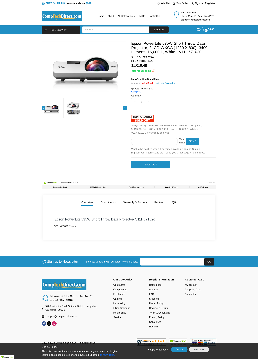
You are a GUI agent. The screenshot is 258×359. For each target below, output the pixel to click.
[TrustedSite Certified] (178, 342)
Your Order (181, 3)
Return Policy (156, 303)
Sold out (150, 164)
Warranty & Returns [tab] (135, 202)
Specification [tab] (108, 202)
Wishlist (165, 3)
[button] (61, 30)
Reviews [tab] (159, 202)
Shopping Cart (192, 289)
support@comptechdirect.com (62, 316)
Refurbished (119, 312)
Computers (119, 285)
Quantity (136, 96)
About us (154, 289)
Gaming (117, 299)
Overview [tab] (87, 202)
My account (191, 285)
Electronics (119, 294)
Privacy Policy (156, 317)
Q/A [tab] (174, 202)
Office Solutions (121, 308)
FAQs (152, 294)
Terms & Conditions (159, 312)
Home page (155, 285)
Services (118, 317)
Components (120, 289)
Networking (119, 303)
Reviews (153, 326)
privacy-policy (107, 355)
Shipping (154, 299)
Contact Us (155, 322)
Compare (136, 91)
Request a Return (158, 308)
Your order (190, 294)
